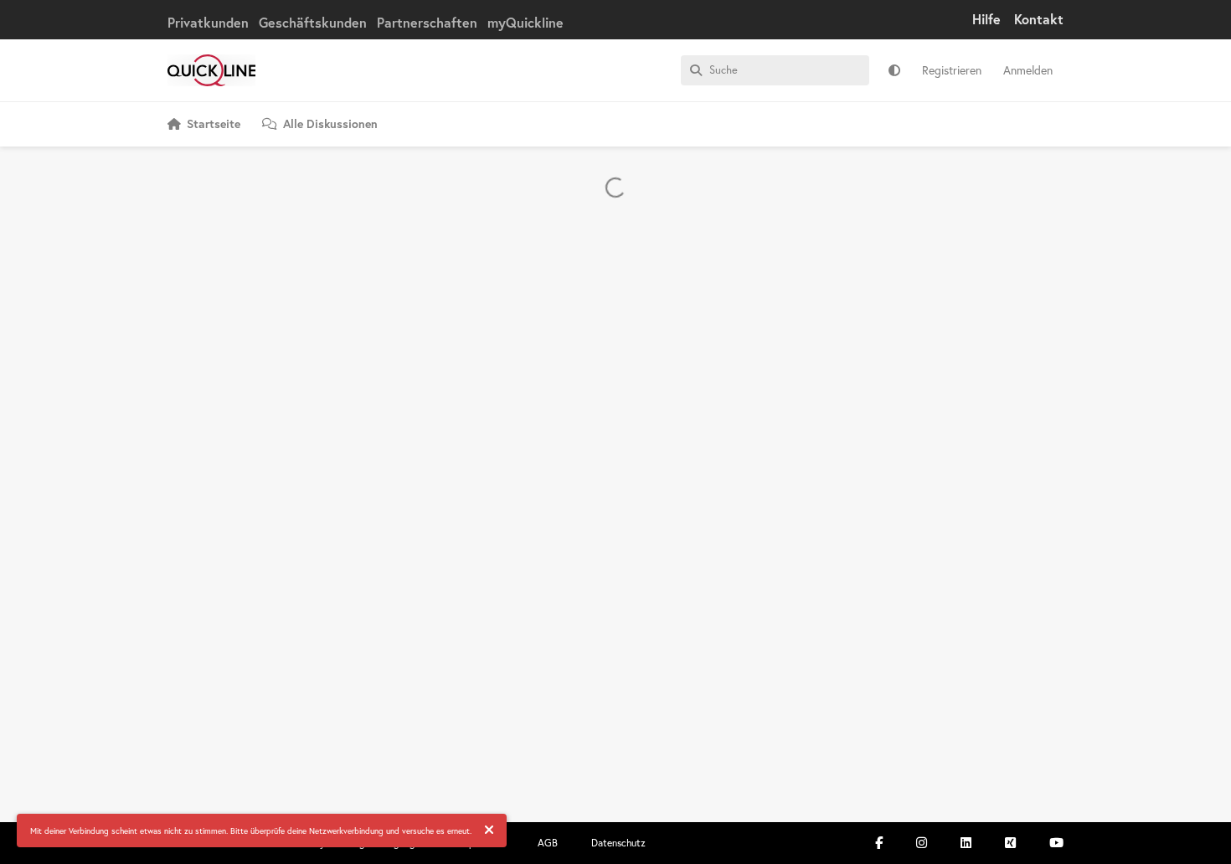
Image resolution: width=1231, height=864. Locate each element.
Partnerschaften (427, 22)
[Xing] (1010, 842)
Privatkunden (208, 22)
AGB (548, 842)
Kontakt (1039, 19)
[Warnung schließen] (489, 830)
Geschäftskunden (313, 22)
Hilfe (986, 19)
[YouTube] (1056, 842)
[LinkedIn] (966, 842)
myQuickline (525, 22)
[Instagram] (921, 842)
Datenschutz (618, 842)
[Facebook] (879, 842)
